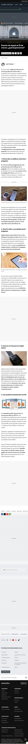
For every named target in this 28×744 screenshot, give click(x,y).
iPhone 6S (4, 663)
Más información (22, 742)
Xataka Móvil (4, 692)
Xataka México (5, 729)
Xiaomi (16, 667)
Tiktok (19, 640)
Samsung (4, 660)
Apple (14, 511)
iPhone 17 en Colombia (8, 23)
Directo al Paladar (6, 709)
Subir (22, 683)
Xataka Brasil (4, 731)
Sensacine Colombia (19, 733)
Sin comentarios (7, 53)
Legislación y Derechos (19, 654)
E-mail (21, 53)
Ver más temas (5, 671)
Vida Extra (16, 692)
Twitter (16, 53)
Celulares (4, 652)
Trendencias (4, 718)
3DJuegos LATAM (18, 729)
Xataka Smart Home (6, 697)
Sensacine (16, 700)
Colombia (16, 660)
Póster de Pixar (15, 634)
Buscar (26, 677)
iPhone (20, 511)
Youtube (13, 640)
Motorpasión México (19, 736)
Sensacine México (18, 731)
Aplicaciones (5, 654)
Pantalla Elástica (5, 667)
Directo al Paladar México (7, 736)
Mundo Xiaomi (5, 699)
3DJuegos (16, 690)
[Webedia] (24, 1)
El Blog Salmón (17, 718)
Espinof (16, 702)
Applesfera (4, 694)
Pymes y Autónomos (19, 720)
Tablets (16, 652)
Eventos (8, 511)
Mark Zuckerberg (19, 23)
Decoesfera (4, 720)
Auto (16, 4)
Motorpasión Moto (18, 711)
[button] (10, 64)
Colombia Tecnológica (7, 4)
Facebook (13, 53)
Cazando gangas (6, 657)
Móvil (21, 4)
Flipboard (18, 53)
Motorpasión (17, 709)
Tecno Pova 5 (24, 634)
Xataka (3, 690)
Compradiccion (5, 722)
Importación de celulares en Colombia (20, 663)
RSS (16, 640)
